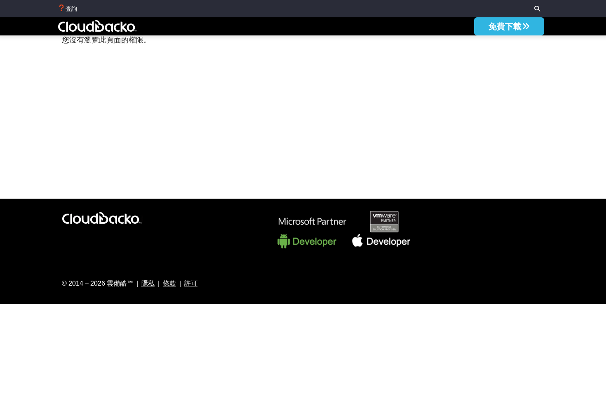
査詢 (71, 8)
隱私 (148, 283)
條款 (169, 283)
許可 (190, 283)
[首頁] (107, 27)
